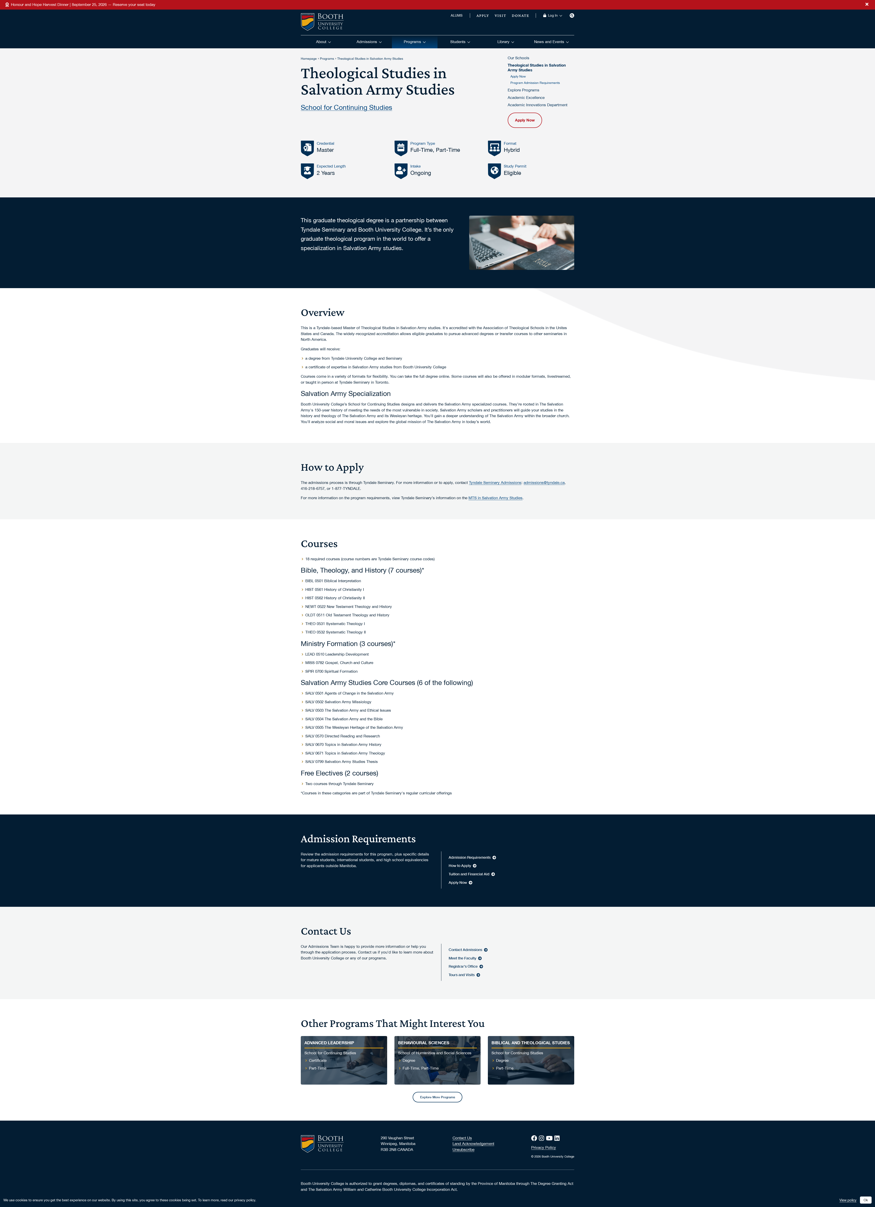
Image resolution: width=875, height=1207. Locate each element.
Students (458, 41)
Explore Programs (523, 90)
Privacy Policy (543, 1147)
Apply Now (518, 76)
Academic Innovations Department (537, 105)
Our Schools (518, 58)
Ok (866, 1200)
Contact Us (462, 1138)
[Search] (572, 15)
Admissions (367, 41)
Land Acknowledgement (473, 1143)
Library (503, 41)
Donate (520, 15)
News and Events (549, 41)
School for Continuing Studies (346, 106)
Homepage (309, 58)
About (321, 41)
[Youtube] (550, 1138)
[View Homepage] (322, 22)
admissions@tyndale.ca (544, 482)
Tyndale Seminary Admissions (495, 482)
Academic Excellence (526, 97)
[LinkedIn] (557, 1138)
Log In (553, 15)
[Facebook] (535, 1138)
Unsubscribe (463, 1149)
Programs (412, 41)
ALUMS (457, 15)
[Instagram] (542, 1138)
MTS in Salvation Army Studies (495, 498)
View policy (848, 1200)
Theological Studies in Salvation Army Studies (370, 58)
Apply (482, 15)
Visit (500, 15)
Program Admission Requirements (535, 83)
